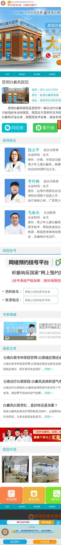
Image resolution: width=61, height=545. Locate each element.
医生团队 (37, 74)
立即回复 (45, 541)
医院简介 (22, 74)
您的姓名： (13, 291)
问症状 (17, 127)
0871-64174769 (49, 89)
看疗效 (48, 127)
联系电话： (13, 300)
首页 (7, 74)
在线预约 (52, 74)
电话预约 (14, 541)
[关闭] (58, 523)
